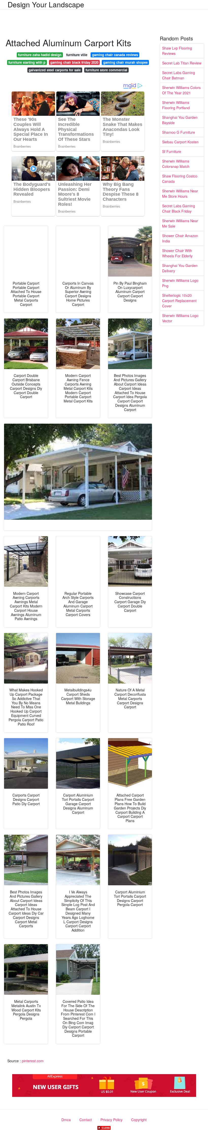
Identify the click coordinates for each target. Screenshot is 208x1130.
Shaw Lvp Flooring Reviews (177, 51)
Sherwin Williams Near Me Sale (180, 223)
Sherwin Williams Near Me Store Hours (180, 193)
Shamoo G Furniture (178, 132)
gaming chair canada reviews (115, 54)
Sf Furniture (171, 151)
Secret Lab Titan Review (181, 62)
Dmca (66, 1119)
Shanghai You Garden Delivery (180, 268)
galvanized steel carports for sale (55, 69)
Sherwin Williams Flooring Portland (176, 105)
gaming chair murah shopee (125, 62)
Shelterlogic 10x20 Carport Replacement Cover (179, 300)
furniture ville (76, 54)
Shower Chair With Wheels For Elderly (177, 253)
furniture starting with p (26, 62)
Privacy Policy (111, 1119)
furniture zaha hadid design (39, 54)
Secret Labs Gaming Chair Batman (178, 75)
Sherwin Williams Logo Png (180, 283)
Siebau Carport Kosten (180, 141)
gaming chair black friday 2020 (74, 62)
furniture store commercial (106, 69)
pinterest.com (33, 1060)
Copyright (139, 1119)
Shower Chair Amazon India (180, 238)
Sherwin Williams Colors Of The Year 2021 (181, 90)
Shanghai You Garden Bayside (180, 120)
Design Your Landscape (46, 4)
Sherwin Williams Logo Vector (180, 318)
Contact (85, 1119)
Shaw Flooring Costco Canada (179, 178)
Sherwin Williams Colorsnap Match (175, 164)
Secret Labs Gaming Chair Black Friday (178, 208)
